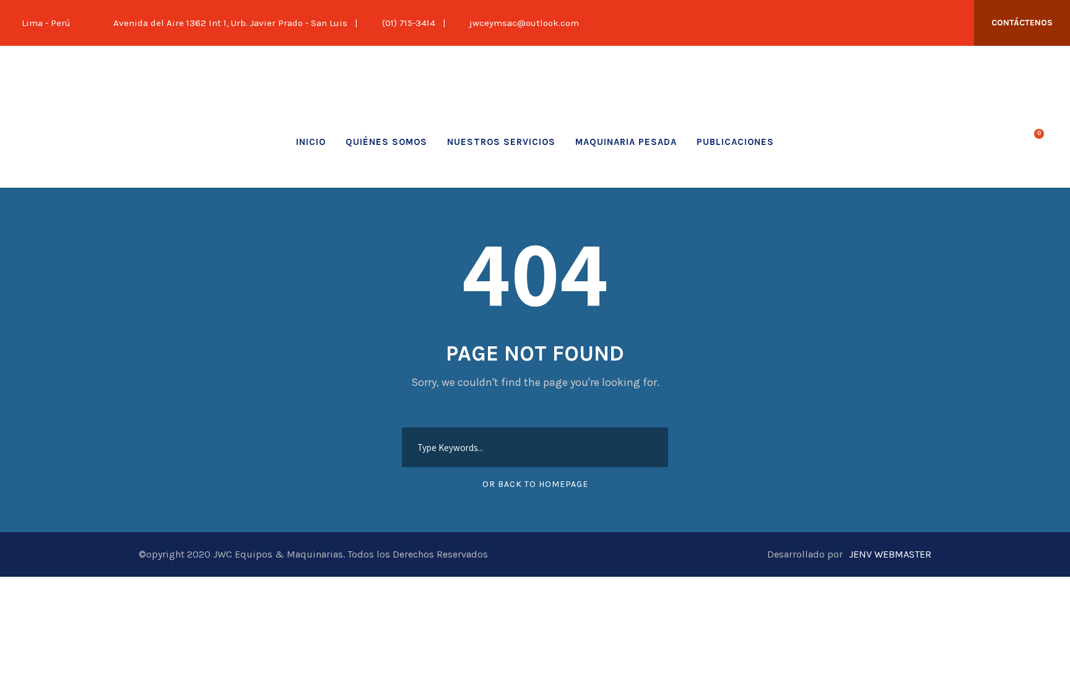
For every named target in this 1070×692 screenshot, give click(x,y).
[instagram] (953, 22)
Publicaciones (735, 141)
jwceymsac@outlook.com (524, 22)
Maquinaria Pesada (626, 141)
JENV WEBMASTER (890, 554)
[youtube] (932, 22)
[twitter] (912, 22)
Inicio (311, 141)
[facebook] (891, 22)
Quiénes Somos (386, 141)
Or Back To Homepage (535, 484)
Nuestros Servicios (501, 141)
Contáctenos (1022, 22)
